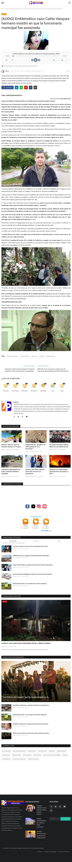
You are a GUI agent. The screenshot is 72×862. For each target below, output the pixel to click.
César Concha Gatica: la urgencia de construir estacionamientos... (33, 565)
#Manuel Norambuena (19, 751)
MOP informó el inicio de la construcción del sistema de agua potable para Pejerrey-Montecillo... (53, 370)
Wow (62, 391)
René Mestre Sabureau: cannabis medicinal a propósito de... (31, 705)
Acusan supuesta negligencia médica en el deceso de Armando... (33, 574)
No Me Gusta (15, 391)
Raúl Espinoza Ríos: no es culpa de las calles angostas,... (30, 583)
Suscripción (65, 819)
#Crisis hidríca (6, 759)
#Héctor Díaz (37, 755)
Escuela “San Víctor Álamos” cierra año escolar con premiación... (35, 472)
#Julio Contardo (51, 356)
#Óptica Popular (61, 751)
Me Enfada (43, 391)
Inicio (2, 8)
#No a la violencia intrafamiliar (52, 755)
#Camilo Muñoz (25, 356)
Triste (52, 391)
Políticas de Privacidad (50, 852)
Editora (7, 71)
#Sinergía (51, 751)
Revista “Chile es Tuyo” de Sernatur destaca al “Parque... (11, 446)
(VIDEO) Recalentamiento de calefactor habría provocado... (41, 823)
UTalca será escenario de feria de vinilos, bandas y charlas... (31, 733)
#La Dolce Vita (42, 751)
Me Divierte (34, 391)
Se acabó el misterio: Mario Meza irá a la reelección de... (59, 446)
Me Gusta (6, 391)
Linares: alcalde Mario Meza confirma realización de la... (25, 643)
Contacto (39, 852)
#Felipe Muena (16, 755)
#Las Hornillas (6, 751)
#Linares (34, 356)
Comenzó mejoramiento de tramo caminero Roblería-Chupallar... (10, 472)
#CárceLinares (27, 755)
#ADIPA (65, 755)
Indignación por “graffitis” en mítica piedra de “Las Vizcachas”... (35, 447)
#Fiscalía (41, 356)
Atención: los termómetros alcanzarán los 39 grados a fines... (58, 472)
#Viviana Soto (32, 751)
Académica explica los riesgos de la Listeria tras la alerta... (31, 724)
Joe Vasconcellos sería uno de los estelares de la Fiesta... (31, 546)
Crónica (7, 8)
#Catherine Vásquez (12, 356)
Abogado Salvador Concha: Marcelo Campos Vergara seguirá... (41, 810)
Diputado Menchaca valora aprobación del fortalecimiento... (41, 834)
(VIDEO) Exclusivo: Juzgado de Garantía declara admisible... (31, 555)
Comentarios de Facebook (12, 484)
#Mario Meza (6, 755)
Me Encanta (24, 391)
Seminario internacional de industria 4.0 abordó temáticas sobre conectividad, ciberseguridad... (19, 370)
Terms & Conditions (63, 852)
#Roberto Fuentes (33, 759)
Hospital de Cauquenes (19, 759)
